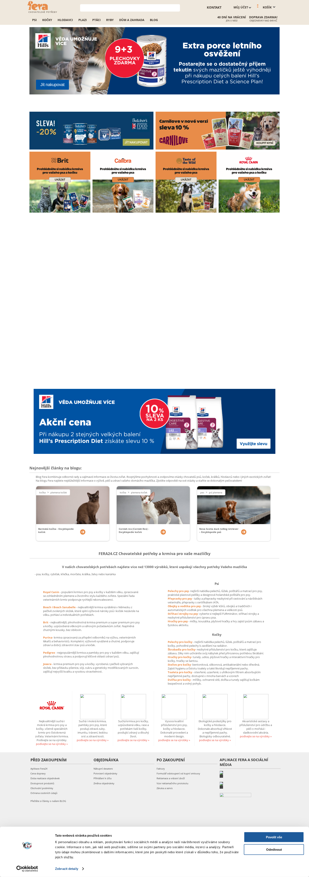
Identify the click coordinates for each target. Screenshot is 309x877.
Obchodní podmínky (41, 788)
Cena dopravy (38, 773)
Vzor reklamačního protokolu (172, 783)
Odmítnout (274, 849)
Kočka (42, 492)
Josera (47, 664)
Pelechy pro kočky (180, 642)
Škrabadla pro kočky (181, 649)
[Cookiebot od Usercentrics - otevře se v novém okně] (27, 869)
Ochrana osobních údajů (43, 793)
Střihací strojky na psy (183, 614)
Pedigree (49, 652)
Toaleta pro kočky (180, 672)
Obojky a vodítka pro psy (184, 606)
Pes (202, 492)
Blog (154, 20)
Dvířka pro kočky (179, 680)
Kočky (47, 20)
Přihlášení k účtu (103, 778)
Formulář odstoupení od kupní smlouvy (178, 773)
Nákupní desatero (103, 768)
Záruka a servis (165, 788)
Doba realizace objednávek (45, 778)
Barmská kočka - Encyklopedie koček (56, 530)
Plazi (82, 20)
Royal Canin (51, 592)
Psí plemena (215, 492)
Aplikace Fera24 (38, 768)
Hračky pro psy (178, 621)
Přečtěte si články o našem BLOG (48, 801)
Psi (34, 20)
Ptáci (96, 20)
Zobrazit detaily (66, 868)
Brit (46, 622)
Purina (47, 637)
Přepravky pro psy (180, 598)
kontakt (214, 7)
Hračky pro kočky (179, 657)
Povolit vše (274, 837)
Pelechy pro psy (178, 591)
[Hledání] (177, 7)
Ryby (110, 20)
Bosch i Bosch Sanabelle (59, 607)
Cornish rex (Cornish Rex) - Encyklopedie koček (134, 530)
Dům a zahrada (131, 20)
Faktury (161, 768)
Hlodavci (65, 20)
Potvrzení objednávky (105, 773)
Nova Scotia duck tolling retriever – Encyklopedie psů (218, 530)
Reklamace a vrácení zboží (171, 778)
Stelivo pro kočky (179, 664)
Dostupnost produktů (42, 783)
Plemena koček (58, 492)
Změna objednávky (104, 783)
